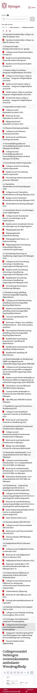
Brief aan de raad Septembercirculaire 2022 (13, 117)
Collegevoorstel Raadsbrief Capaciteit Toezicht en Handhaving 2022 (17, 414)
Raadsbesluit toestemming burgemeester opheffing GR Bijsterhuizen (15, 341)
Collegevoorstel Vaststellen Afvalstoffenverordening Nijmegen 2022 (18, 193)
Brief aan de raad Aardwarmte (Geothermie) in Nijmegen (16, 441)
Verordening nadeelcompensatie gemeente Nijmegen (17, 179)
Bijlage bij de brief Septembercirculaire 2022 (13, 123)
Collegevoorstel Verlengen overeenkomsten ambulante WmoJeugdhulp (15, 627)
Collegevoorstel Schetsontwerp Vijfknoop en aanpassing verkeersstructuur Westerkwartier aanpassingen (17, 584)
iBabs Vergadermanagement (11, 690)
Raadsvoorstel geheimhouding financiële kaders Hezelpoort (16, 59)
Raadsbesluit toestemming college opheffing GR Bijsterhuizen (18, 348)
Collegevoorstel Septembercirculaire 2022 (13, 111)
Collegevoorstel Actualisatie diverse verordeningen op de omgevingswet (15, 218)
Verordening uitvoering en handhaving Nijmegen (15, 287)
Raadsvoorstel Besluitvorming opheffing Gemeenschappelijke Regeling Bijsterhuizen (16, 311)
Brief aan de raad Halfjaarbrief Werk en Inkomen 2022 (16, 556)
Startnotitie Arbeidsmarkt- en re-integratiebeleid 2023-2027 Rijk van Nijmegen (17, 479)
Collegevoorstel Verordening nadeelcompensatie (16, 167)
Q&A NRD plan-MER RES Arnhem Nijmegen (17, 401)
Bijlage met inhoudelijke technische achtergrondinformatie (16, 447)
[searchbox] (15, 19)
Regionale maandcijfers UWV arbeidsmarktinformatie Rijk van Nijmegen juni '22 (16, 566)
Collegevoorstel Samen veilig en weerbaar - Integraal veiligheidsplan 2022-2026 (17, 78)
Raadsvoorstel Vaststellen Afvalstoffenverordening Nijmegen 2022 (18, 199)
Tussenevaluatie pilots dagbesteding (13, 642)
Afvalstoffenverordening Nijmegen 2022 (18, 205)
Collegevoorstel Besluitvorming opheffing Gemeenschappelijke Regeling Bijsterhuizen (17, 302)
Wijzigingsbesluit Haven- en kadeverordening (16, 240)
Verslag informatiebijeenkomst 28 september (18, 602)
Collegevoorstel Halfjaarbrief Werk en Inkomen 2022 (18, 550)
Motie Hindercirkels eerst (16, 518)
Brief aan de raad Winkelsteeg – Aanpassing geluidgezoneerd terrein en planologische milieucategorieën (18, 504)
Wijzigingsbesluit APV (15, 230)
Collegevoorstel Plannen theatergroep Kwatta (14, 132)
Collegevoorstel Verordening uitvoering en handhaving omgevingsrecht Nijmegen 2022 (16, 264)
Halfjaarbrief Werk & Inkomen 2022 (20, 561)
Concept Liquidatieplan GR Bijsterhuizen (15, 318)
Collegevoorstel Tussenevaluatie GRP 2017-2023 (17, 526)
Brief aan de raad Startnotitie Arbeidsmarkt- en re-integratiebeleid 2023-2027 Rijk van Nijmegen (17, 471)
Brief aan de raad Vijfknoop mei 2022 (17, 596)
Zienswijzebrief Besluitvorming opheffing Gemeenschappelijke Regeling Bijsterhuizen (17, 333)
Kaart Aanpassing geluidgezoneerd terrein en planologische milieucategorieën (18, 512)
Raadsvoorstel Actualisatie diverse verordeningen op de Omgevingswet (18, 225)
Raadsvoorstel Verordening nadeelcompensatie (15, 173)
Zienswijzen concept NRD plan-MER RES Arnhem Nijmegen (17, 387)
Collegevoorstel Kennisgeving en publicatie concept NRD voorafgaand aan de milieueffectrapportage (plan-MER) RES (17, 370)
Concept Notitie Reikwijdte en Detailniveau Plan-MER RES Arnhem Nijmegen (17, 394)
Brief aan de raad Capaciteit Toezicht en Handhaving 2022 (15, 421)
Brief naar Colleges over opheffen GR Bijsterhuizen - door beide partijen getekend (18, 324)
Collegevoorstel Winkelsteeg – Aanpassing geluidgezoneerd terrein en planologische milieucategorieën (18, 496)
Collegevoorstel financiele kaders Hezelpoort (18, 53)
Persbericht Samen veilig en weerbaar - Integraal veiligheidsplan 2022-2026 (17, 100)
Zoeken (4, 15)
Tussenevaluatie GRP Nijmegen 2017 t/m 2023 (17, 538)
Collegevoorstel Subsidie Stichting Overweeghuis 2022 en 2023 (18, 614)
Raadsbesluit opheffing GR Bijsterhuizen (15, 354)
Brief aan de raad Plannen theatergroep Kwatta (14, 138)
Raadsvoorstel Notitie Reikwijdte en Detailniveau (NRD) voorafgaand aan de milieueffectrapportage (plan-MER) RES (18, 380)
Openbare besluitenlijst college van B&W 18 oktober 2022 (18, 41)
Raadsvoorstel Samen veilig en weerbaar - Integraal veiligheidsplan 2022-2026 (17, 86)
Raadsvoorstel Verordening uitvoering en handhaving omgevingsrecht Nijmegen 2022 (15, 272)
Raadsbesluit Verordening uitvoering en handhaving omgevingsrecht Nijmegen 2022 (15, 280)
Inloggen (30, 689)
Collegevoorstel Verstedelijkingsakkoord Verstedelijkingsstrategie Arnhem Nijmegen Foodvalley (16, 155)
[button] (32, 19)
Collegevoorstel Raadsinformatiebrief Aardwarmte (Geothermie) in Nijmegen (16, 434)
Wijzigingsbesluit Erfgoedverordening (11, 234)
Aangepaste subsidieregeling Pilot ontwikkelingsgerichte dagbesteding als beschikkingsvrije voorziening (18, 635)
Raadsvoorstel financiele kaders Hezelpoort (17, 65)
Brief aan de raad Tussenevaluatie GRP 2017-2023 (18, 532)
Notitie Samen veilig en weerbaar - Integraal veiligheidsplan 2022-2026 (18, 93)
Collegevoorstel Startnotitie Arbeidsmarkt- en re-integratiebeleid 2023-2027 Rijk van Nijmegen (17, 462)
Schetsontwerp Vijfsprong (16, 591)
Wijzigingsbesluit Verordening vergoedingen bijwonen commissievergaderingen (16, 247)
